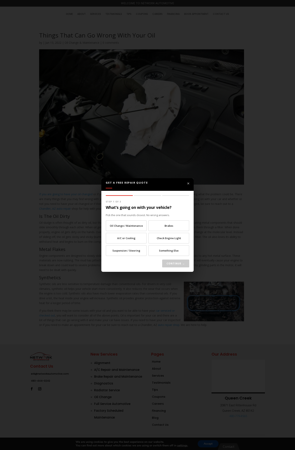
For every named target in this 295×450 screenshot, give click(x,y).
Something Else (169, 250)
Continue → (176, 263)
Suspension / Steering (126, 250)
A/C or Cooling (126, 238)
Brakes (169, 226)
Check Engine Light (169, 238)
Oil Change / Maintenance (126, 226)
